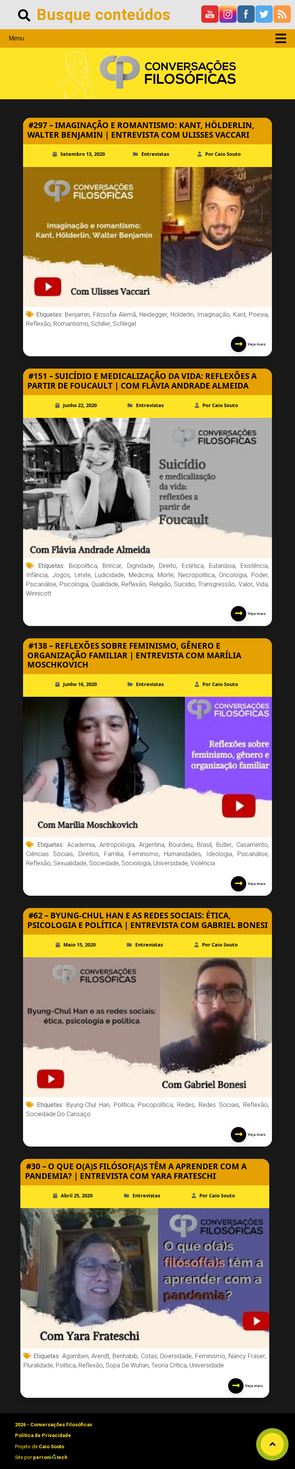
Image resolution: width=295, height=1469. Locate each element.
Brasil (204, 844)
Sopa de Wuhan (127, 1365)
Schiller (100, 323)
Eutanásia (222, 565)
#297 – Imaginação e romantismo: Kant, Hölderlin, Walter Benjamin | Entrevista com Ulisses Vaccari (140, 130)
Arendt (100, 1356)
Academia (81, 844)
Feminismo (144, 854)
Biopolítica (83, 565)
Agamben (75, 1356)
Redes (185, 1104)
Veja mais (256, 344)
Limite (83, 575)
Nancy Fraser (247, 1356)
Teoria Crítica (169, 1365)
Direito (167, 565)
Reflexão (38, 323)
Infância (37, 575)
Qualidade (104, 584)
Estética (193, 565)
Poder (259, 575)
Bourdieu (180, 844)
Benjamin (77, 314)
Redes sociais (219, 1104)
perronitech (50, 1457)
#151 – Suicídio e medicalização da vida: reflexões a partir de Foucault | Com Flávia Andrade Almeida (142, 381)
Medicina (141, 575)
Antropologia (116, 844)
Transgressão (216, 584)
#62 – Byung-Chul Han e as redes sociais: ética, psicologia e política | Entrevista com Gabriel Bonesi (147, 920)
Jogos (61, 575)
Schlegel (124, 323)
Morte (165, 575)
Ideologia (219, 854)
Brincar (112, 565)
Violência (203, 863)
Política (124, 1104)
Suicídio (184, 584)
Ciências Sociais (49, 854)
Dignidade (140, 565)
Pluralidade (38, 1365)
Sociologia (136, 863)
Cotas (149, 1356)
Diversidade (176, 1356)
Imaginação (213, 314)
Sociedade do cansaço (58, 1114)
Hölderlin (182, 314)
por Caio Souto (223, 153)
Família (113, 854)
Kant (239, 314)
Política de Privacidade (43, 1435)
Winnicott (38, 593)
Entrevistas (155, 153)
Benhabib (125, 1356)
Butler (224, 844)
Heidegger (153, 314)
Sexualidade (69, 863)
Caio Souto (51, 1446)
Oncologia (233, 575)
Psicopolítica (155, 1104)
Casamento (252, 844)
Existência (254, 565)
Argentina (151, 844)
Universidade (170, 863)
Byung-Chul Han (87, 1104)
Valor (246, 584)
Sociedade (104, 863)
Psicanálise (41, 584)
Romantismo (70, 323)
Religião (160, 584)
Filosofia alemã (114, 314)
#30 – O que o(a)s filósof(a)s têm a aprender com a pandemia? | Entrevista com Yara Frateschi (136, 1171)
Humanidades (182, 854)
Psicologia (74, 584)
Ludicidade (109, 575)
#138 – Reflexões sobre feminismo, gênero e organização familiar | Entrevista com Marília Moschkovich (134, 655)
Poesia (258, 314)
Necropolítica (196, 575)
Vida (262, 584)
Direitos (88, 854)
